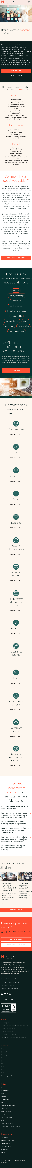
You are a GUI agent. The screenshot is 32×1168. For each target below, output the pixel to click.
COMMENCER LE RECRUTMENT (16, 945)
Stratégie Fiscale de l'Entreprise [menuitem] (9, 988)
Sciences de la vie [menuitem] (6, 1070)
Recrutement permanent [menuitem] (8, 1028)
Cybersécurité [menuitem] (5, 1090)
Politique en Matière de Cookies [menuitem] (10, 982)
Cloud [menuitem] (2, 1093)
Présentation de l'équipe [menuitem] (7, 1140)
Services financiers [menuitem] (6, 1052)
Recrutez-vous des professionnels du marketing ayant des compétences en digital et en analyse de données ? (14, 815)
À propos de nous (7, 1134)
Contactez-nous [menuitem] (5, 1143)
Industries (4, 1046)
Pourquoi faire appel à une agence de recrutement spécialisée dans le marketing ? (14, 848)
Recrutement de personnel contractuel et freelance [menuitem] (15, 1025)
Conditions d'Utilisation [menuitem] (8, 985)
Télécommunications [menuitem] (6, 1064)
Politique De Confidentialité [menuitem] (8, 979)
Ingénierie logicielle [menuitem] (6, 1117)
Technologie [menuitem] (4, 1055)
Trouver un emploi (16, 75)
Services (4, 1019)
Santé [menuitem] (2, 1067)
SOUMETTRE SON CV (16, 939)
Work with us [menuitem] (4, 1149)
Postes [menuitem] (3, 1152)
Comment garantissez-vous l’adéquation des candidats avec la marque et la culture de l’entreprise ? (15, 830)
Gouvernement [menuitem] (5, 1061)
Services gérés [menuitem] (5, 1022)
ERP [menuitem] (2, 1102)
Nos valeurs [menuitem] (4, 1137)
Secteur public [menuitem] (5, 1073)
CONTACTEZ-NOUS (16, 70)
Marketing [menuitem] (4, 1108)
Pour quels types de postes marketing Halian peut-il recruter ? (14, 807)
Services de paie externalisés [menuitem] (9, 1034)
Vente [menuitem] (2, 1120)
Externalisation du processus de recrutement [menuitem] (13, 1037)
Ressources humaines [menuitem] (7, 1123)
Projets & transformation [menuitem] (8, 1105)
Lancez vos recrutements (16, 257)
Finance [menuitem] (3, 1114)
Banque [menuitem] (3, 1049)
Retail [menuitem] (2, 1058)
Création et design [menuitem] (6, 1111)
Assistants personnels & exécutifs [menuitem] (10, 1126)
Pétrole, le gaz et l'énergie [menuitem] (8, 1076)
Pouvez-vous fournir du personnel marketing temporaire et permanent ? (14, 823)
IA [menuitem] (1, 1087)
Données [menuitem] (3, 1096)
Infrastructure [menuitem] (5, 1099)
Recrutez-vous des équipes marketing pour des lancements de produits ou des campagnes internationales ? (14, 839)
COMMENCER (16, 370)
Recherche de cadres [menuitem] (7, 1031)
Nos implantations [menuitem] (6, 1146)
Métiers (3, 1084)
